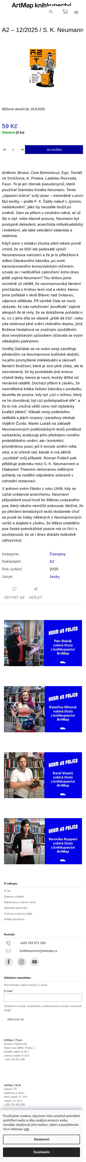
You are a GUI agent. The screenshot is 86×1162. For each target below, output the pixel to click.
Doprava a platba (14, 896)
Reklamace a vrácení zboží (20, 902)
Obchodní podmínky (15, 907)
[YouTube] (34, 962)
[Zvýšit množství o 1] (4, 148)
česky (55, 577)
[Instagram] (21, 962)
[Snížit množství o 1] (22, 148)
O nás (7, 890)
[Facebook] (8, 962)
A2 (52, 561)
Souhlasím (41, 1152)
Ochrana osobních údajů (18, 913)
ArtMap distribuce (14, 919)
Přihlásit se (15, 1019)
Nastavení (41, 1139)
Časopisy (58, 554)
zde (26, 1129)
